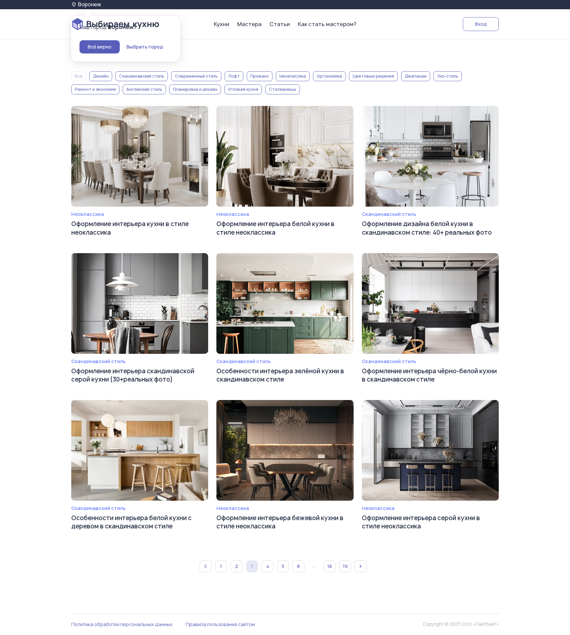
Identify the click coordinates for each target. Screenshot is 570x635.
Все (78, 76)
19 (345, 566)
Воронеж (89, 4)
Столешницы (282, 89)
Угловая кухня (243, 89)
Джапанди (416, 76)
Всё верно (99, 47)
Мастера (249, 24)
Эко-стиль (447, 76)
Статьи (279, 24)
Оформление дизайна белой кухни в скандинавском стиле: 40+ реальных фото (427, 228)
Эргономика (329, 76)
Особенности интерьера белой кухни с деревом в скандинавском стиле (131, 522)
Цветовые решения (373, 76)
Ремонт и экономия (95, 89)
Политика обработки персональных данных (122, 624)
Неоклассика (292, 76)
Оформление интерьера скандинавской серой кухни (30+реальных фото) (132, 375)
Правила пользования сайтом (220, 624)
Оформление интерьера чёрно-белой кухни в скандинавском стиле (429, 375)
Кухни (221, 24)
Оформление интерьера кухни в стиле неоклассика (130, 228)
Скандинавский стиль (141, 76)
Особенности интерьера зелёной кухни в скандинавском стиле (280, 375)
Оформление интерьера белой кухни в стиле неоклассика (275, 228)
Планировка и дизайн (195, 89)
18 (329, 566)
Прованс (259, 76)
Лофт (234, 76)
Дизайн (101, 76)
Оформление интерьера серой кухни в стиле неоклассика (421, 522)
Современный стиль (196, 76)
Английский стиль (144, 89)
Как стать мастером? (327, 24)
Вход (481, 24)
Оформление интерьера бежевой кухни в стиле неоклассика (279, 522)
